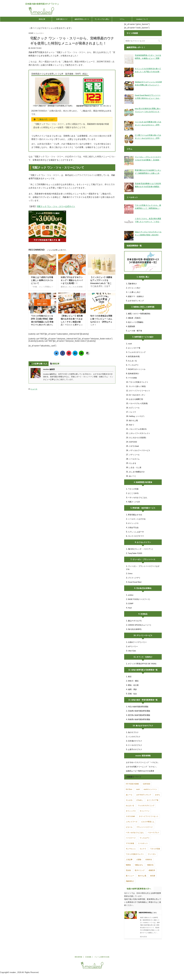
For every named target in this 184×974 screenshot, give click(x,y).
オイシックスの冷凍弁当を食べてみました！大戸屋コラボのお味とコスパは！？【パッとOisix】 (148, 70)
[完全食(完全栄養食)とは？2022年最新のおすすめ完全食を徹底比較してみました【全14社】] (129, 187)
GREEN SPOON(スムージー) (139, 625)
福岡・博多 (132, 689)
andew (130, 595)
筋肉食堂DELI (133, 374)
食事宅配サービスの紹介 (144, 337)
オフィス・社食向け (144, 657)
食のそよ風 (133, 420)
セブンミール (134, 408)
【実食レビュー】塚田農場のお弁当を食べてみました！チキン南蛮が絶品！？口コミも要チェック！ (72, 322)
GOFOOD (133, 442)
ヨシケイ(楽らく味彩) (137, 386)
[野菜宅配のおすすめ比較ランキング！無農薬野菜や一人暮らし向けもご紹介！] (129, 174)
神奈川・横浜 (133, 681)
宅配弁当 (150, 865)
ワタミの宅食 (133, 489)
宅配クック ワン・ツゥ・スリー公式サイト (56, 206)
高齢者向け (132, 284)
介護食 (138, 859)
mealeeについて (142, 19)
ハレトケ (132, 412)
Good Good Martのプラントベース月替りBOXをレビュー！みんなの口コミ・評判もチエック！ (148, 97)
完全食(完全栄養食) (144, 588)
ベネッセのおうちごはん (137, 497)
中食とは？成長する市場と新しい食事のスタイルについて (42, 280)
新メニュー (130, 876)
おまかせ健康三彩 (136, 399)
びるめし (139, 800)
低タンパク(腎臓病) (135, 322)
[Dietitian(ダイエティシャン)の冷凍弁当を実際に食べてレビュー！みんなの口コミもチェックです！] (129, 85)
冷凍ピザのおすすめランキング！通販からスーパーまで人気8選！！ (72, 280)
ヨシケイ (143, 849)
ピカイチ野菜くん (147, 822)
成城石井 (152, 870)
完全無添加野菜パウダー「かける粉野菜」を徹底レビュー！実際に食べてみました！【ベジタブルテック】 (148, 57)
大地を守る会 (133, 528)
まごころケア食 (134, 348)
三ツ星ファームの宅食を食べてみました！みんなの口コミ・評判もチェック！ (148, 137)
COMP (130, 603)
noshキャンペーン (150, 789)
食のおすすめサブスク (144, 726)
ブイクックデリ (134, 578)
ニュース (34, 389)
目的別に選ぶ (144, 277)
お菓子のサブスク (135, 749)
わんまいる (132, 361)
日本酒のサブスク (135, 741)
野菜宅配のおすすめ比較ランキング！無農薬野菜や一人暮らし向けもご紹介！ (148, 172)
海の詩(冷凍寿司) (135, 629)
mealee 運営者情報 (143, 756)
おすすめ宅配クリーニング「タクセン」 (142, 767)
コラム (122, 19)
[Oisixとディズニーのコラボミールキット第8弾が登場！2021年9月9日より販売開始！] (129, 235)
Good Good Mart (134, 582)
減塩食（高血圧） (135, 318)
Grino (130, 573)
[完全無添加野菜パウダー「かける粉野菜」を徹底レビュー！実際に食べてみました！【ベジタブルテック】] (129, 59)
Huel (130, 608)
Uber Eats (132, 651)
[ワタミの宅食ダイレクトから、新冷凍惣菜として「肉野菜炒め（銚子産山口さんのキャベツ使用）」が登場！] (129, 209)
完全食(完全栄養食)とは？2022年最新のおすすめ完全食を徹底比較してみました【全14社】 (148, 185)
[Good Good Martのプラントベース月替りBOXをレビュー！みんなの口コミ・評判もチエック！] (129, 99)
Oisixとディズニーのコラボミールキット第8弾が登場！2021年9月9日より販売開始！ (148, 233)
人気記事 (129, 859)
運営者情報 (78, 957)
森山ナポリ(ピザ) (135, 621)
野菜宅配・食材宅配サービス (144, 508)
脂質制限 (131, 326)
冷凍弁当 (148, 859)
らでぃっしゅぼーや (136, 532)
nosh (130, 344)
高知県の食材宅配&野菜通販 (139, 711)
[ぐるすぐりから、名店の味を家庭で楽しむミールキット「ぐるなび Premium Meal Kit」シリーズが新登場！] (129, 222)
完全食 (128, 870)
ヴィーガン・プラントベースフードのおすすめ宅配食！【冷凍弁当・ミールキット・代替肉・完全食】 (148, 158)
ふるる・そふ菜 (135, 467)
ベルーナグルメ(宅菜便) (138, 403)
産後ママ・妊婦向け (136, 296)
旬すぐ (131, 425)
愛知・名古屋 (133, 685)
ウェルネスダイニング (137, 352)
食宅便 (152, 876)
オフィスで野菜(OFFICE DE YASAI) (142, 664)
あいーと (132, 476)
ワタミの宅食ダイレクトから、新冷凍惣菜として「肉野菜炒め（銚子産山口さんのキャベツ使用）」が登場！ (148, 207)
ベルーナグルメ (153, 832)
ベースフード (131, 838)
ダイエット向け (134, 288)
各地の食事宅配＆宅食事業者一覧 (144, 670)
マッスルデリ (133, 365)
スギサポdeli (134, 446)
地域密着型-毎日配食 (144, 482)
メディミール (134, 455)
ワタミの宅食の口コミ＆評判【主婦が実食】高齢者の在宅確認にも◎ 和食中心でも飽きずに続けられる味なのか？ (42, 322)
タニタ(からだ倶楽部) (137, 438)
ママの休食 (132, 378)
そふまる (132, 463)
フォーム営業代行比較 (101, 957)
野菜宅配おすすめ (135, 515)
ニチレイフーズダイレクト (139, 433)
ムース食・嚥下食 (135, 331)
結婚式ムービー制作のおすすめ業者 (140, 771)
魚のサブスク (133, 732)
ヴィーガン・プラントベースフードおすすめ (143, 567)
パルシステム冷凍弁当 (138, 429)
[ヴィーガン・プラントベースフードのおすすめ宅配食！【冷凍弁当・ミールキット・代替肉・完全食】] (129, 160)
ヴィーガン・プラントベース (144, 559)
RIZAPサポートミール (136, 369)
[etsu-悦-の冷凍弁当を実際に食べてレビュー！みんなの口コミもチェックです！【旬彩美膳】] (129, 112)
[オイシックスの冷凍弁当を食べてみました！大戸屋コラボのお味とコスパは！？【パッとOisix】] (129, 72)
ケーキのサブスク (135, 745)
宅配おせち (139, 865)
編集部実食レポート (82, 19)
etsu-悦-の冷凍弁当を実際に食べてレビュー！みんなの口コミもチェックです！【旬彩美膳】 (148, 110)
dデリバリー (133, 646)
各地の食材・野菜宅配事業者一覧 (144, 700)
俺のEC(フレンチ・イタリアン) (140, 549)
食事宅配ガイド (62, 19)
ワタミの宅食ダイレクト (138, 382)
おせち (157, 795)
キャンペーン (144, 811)
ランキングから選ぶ (102, 19)
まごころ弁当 (133, 493)
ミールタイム (134, 459)
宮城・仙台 (132, 694)
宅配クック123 (134, 502)
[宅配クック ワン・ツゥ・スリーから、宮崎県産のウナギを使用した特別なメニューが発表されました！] (75, 353)
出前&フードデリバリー (137, 642)
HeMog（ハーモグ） (137, 416)
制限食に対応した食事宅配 (143, 307)
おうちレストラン (144, 542)
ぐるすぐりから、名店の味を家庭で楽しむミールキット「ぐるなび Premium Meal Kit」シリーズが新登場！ (148, 220)
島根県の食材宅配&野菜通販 (139, 719)
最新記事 (42, 19)
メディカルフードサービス (139, 450)
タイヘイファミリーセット (139, 391)
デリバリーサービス (144, 635)
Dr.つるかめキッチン (137, 395)
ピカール (129, 827)
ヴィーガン (152, 854)
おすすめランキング (136, 301)
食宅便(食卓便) (134, 356)
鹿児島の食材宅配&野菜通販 (139, 715)
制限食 (128, 865)
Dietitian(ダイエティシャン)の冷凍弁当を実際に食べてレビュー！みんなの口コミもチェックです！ (148, 83)
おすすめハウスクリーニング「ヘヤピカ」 (142, 762)
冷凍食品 (143, 614)
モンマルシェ (131, 849)
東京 (130, 677)
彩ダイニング (140, 870)
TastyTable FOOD (135, 553)
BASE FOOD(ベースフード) (139, 599)
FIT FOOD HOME (132, 784)
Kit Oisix (129, 789)
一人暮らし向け (134, 292)
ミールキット (143, 843)
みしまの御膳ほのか (137, 472)
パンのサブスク (134, 737)
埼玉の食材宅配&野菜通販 (138, 707)
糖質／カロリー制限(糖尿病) (139, 314)
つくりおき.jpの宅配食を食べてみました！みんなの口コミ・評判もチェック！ (148, 123)
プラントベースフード (144, 827)
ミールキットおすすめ (137, 519)
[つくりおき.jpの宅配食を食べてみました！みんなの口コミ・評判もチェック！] (129, 125)
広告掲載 (88, 957)
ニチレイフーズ (131, 822)
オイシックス (133, 523)
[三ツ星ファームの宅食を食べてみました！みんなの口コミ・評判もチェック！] (129, 139)
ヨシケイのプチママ (136, 536)
